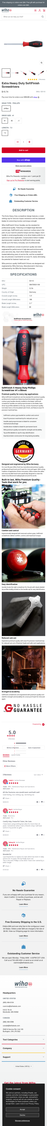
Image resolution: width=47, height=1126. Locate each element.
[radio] (20, 743)
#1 (5, 120)
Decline (22, 1115)
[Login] (40, 10)
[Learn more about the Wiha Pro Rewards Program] (23, 171)
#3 (19, 120)
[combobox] (38, 775)
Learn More (23, 904)
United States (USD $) (22, 1066)
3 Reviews (42, 79)
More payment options (23, 165)
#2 (12, 120)
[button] (7, 798)
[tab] (13, 748)
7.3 (5, 133)
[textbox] (43, 776)
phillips (6, 108)
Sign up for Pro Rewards (15, 180)
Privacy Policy (34, 1103)
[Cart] (44, 10)
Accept (22, 1109)
